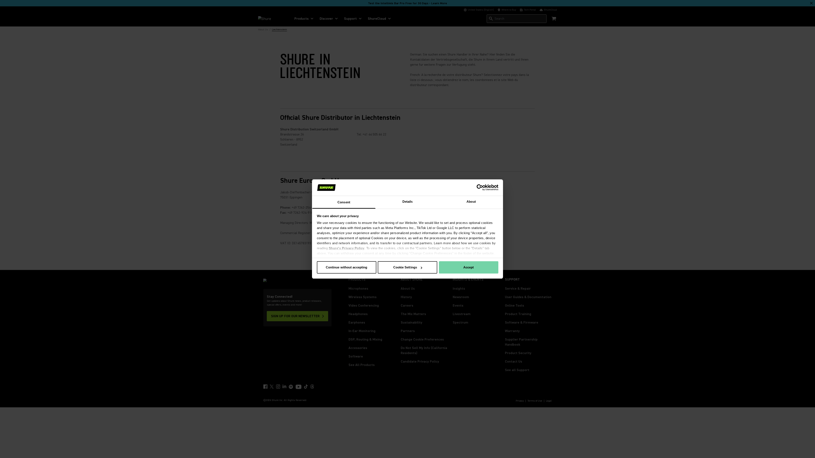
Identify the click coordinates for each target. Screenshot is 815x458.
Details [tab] (407, 201)
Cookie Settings (405, 267)
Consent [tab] (343, 202)
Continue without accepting (346, 267)
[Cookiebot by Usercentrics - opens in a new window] (479, 187)
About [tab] (471, 201)
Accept (468, 267)
